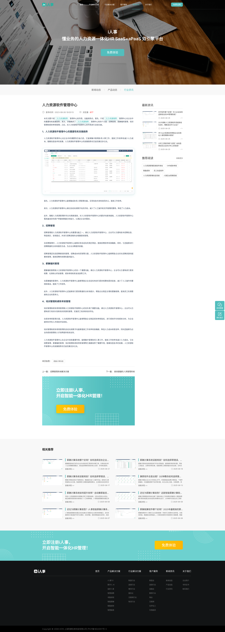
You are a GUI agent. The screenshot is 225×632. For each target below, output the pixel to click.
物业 (151, 597)
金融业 (151, 589)
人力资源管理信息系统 (151, 175)
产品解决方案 (94, 5)
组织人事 (111, 589)
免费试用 (177, 4)
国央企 (130, 593)
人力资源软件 (62, 118)
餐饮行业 (131, 589)
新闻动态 (96, 90)
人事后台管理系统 (170, 175)
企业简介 (186, 580)
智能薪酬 (111, 602)
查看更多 (179, 158)
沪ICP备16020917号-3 (97, 629)
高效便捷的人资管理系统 (124, 371)
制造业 (151, 580)
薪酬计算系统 (58, 361)
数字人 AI (111, 585)
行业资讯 (128, 90)
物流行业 (131, 602)
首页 (81, 5)
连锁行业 (131, 585)
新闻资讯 (136, 5)
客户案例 (123, 5)
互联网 (151, 602)
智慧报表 (111, 610)
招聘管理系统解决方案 (59, 371)
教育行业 (152, 593)
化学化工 (152, 606)
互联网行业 (132, 597)
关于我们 (148, 5)
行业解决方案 (109, 5)
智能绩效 (146, 171)
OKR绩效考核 (172, 166)
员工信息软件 (159, 171)
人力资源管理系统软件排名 (153, 166)
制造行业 (131, 580)
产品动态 (112, 90)
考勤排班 (111, 597)
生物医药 (152, 610)
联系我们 (186, 589)
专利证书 (186, 585)
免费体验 (112, 52)
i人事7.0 (110, 580)
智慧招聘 (111, 593)
